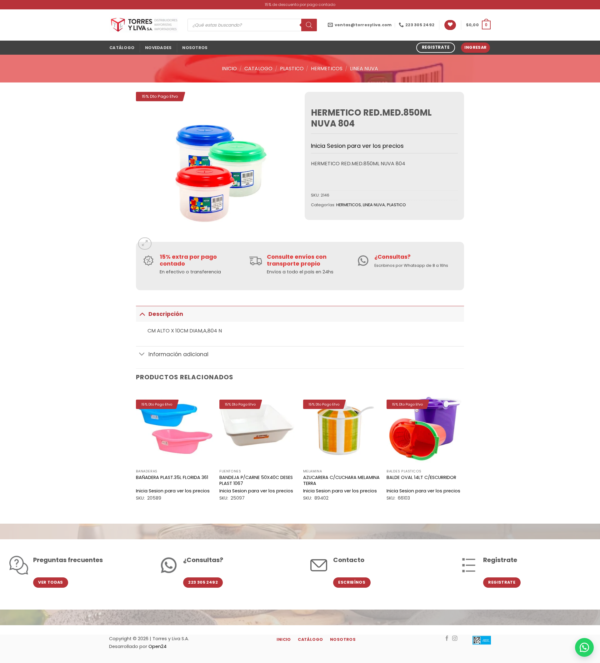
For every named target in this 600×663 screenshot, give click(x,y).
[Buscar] (309, 25)
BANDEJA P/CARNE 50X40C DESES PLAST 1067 (256, 480)
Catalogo (258, 68)
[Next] (463, 451)
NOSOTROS (195, 48)
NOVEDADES (158, 48)
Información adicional (178, 354)
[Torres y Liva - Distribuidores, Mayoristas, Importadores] (143, 24)
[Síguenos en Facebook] (447, 638)
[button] (478, 25)
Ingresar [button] (475, 47)
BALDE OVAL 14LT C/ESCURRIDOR (421, 478)
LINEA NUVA (364, 68)
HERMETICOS (326, 68)
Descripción (165, 314)
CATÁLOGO (121, 48)
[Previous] (136, 451)
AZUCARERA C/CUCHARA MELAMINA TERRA (341, 480)
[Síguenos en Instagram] (455, 638)
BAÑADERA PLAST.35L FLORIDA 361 (172, 478)
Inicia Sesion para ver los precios (357, 146)
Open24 (157, 646)
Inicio (229, 68)
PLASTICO (292, 68)
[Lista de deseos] (450, 25)
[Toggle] (142, 314)
